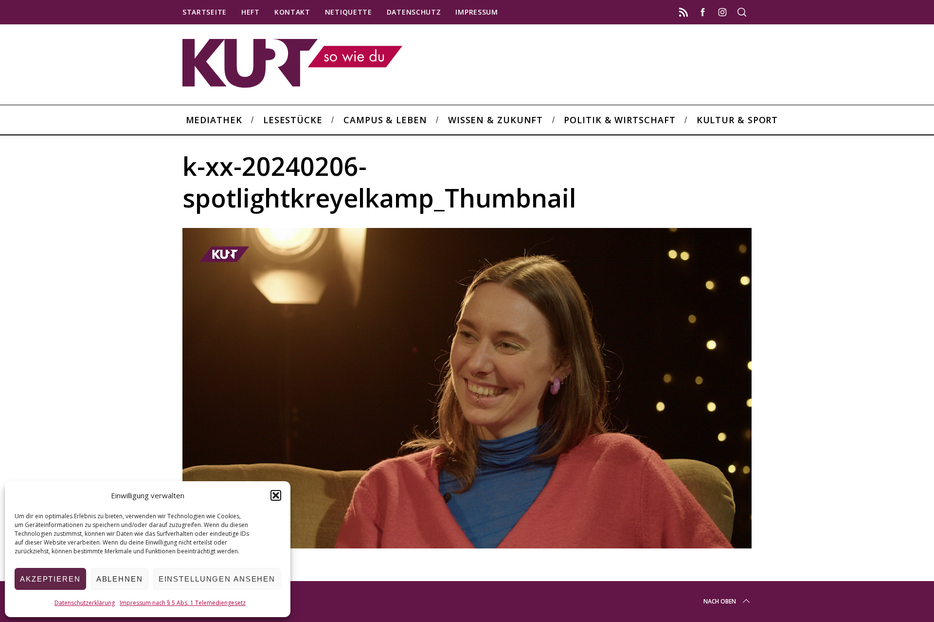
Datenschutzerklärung (84, 603)
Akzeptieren (50, 579)
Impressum (476, 12)
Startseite (204, 12)
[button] (276, 495)
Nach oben (719, 601)
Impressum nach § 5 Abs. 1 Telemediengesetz (183, 603)
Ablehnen (119, 579)
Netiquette (348, 12)
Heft (250, 12)
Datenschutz (414, 12)
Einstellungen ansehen (217, 579)
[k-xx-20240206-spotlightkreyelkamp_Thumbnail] (467, 545)
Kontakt (292, 12)
